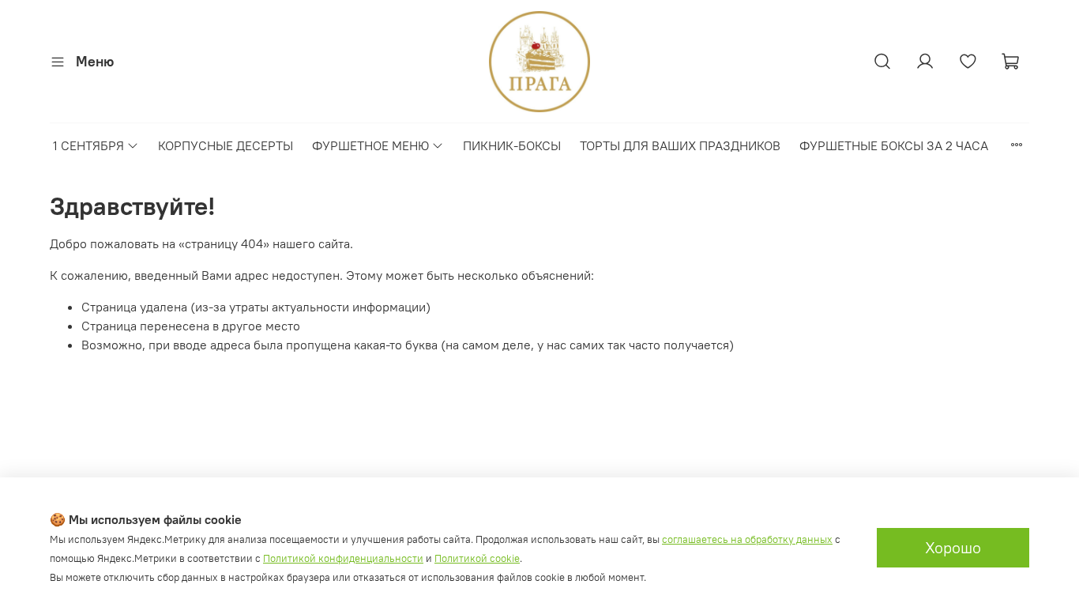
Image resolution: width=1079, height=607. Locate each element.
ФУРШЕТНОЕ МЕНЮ (370, 145)
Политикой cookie (477, 558)
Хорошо (953, 547)
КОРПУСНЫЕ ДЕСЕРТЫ (225, 145)
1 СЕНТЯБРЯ (88, 145)
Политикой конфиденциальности (343, 558)
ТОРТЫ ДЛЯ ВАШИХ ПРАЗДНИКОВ (680, 145)
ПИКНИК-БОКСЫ (512, 145)
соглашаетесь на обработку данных (747, 539)
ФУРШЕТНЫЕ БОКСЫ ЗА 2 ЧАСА (893, 145)
